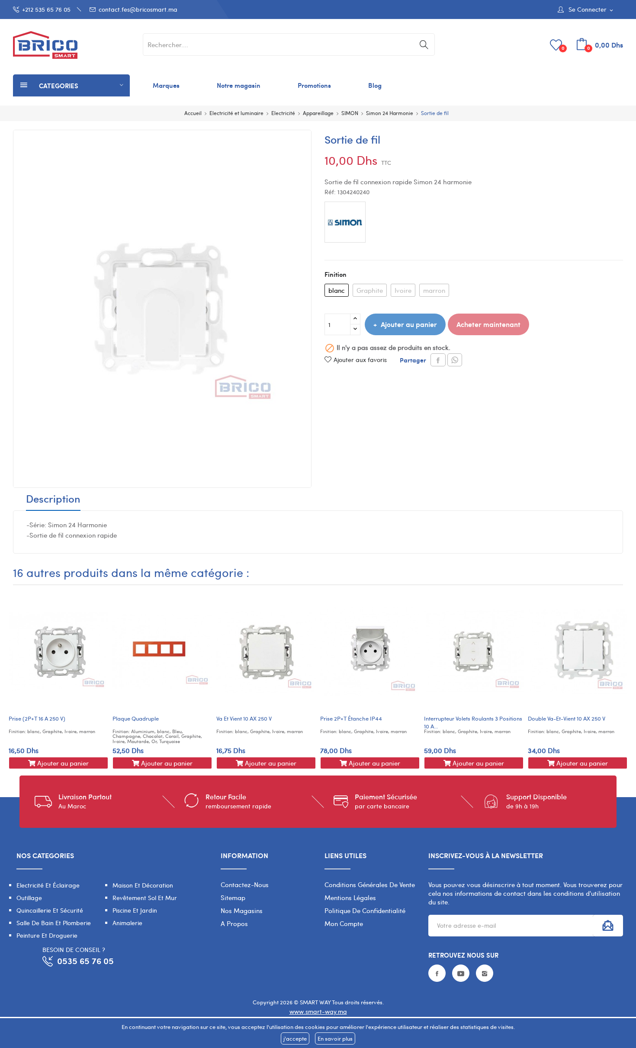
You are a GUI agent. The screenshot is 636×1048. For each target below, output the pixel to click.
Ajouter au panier (409, 324)
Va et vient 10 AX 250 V (244, 718)
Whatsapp (454, 359)
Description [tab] (53, 500)
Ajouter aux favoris (360, 360)
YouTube (460, 973)
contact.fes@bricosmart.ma (138, 9)
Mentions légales (350, 897)
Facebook (437, 973)
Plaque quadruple (135, 718)
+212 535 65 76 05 (46, 9)
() (563, 48)
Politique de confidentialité (364, 910)
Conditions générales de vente (369, 884)
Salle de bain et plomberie (53, 923)
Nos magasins (242, 910)
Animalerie (127, 923)
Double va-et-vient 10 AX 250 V (566, 718)
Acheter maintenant (488, 324)
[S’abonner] (608, 925)
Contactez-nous (245, 884)
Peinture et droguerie (46, 935)
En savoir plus (335, 1038)
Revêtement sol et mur (144, 898)
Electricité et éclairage (48, 885)
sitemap (233, 897)
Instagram (484, 973)
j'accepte (295, 1038)
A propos (234, 923)
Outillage (29, 898)
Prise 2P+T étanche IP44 (351, 718)
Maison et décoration (142, 885)
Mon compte (343, 923)
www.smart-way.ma (318, 1011)
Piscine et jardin (134, 910)
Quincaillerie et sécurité (49, 910)
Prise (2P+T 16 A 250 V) (37, 718)
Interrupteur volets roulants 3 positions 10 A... (473, 722)
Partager (438, 359)
